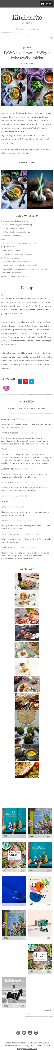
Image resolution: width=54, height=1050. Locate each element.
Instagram (30, 1032)
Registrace (34, 29)
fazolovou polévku (32, 116)
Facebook (18, 1032)
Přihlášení (19, 29)
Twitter (24, 1032)
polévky (27, 47)
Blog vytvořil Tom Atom (27, 1048)
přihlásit (41, 408)
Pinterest (36, 1032)
